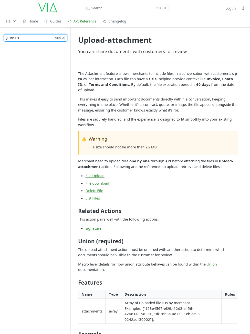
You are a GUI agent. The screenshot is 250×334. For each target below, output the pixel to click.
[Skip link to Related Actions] (75, 211)
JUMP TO (35, 38)
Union (212, 264)
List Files (92, 198)
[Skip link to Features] (75, 282)
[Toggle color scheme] (244, 8)
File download (97, 183)
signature (93, 228)
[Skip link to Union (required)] (75, 241)
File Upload (94, 175)
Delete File (94, 190)
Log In (231, 8)
